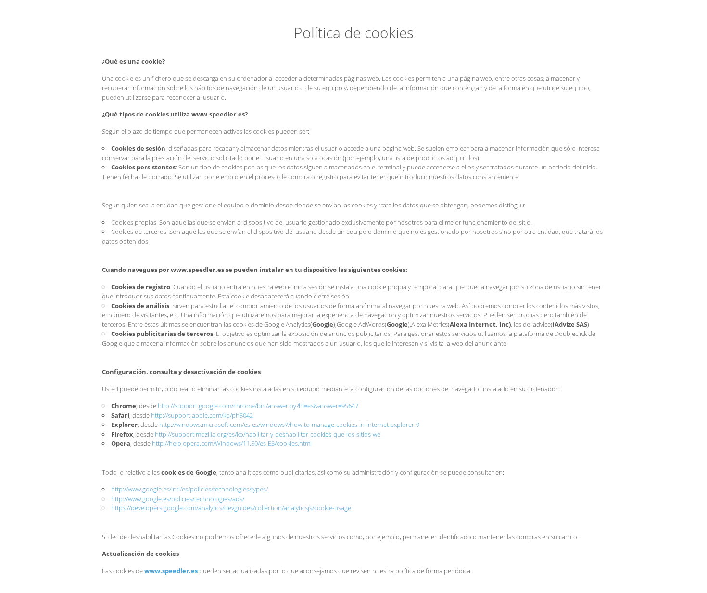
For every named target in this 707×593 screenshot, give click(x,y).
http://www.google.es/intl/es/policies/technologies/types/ (189, 489)
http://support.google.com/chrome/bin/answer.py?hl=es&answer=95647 (258, 405)
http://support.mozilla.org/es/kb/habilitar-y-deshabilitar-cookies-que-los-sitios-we (267, 434)
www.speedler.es (171, 571)
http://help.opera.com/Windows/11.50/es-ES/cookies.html (232, 443)
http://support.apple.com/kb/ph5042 (202, 415)
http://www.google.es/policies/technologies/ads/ (177, 498)
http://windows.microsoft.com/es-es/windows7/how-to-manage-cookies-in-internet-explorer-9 (289, 424)
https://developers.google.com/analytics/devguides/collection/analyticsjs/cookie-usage (231, 507)
